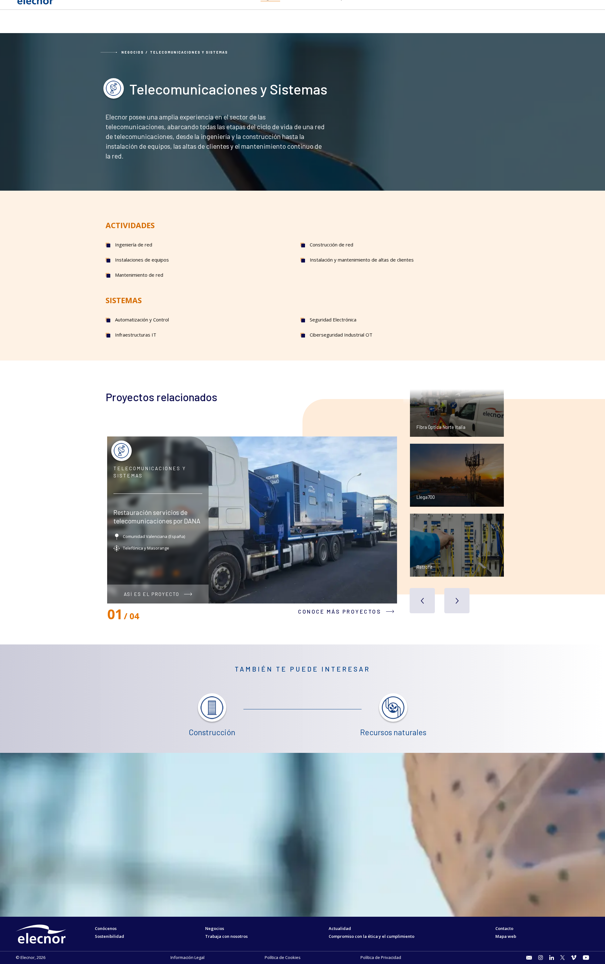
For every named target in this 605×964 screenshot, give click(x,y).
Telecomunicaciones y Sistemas (189, 52)
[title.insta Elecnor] (540, 957)
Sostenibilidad (109, 936)
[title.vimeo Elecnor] (573, 957)
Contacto (504, 928)
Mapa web (505, 936)
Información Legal (187, 957)
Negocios (132, 52)
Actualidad (340, 928)
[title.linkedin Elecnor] (551, 957)
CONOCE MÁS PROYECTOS (339, 611)
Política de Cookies (283, 957)
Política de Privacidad (380, 957)
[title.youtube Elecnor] (586, 957)
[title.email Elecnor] (529, 958)
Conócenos (106, 928)
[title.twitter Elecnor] (562, 957)
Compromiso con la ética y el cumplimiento (371, 936)
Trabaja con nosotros (226, 936)
